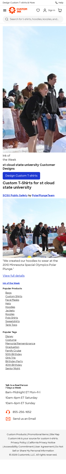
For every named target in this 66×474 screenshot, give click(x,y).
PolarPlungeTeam (43, 195)
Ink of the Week (11, 283)
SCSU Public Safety (15, 195)
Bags (8, 292)
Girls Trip (10, 357)
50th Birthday (13, 354)
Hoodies (10, 307)
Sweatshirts (12, 321)
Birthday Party (14, 361)
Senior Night (12, 368)
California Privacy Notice (41, 442)
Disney (9, 336)
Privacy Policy (18, 442)
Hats (8, 303)
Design (21, 175)
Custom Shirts (13, 296)
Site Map (54, 434)
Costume (10, 340)
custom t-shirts (49, 438)
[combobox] (33, 19)
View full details (14, 276)
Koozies (9, 314)
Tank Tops (11, 324)
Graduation (12, 347)
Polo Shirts (11, 317)
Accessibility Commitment (19, 446)
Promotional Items (38, 434)
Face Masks (12, 299)
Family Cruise (13, 350)
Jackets (10, 310)
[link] (18, 10)
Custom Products (16, 434)
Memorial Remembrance (20, 343)
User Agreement (44, 446)
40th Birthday (13, 364)
